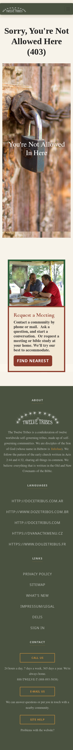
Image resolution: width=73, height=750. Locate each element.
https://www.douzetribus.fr (37, 544)
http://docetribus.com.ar (37, 501)
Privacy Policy (37, 574)
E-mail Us (37, 691)
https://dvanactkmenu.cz (37, 533)
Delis (37, 617)
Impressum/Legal (37, 606)
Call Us (37, 658)
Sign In (37, 627)
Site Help (37, 719)
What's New (37, 595)
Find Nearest (33, 360)
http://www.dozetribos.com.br (37, 511)
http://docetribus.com (37, 522)
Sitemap (37, 584)
